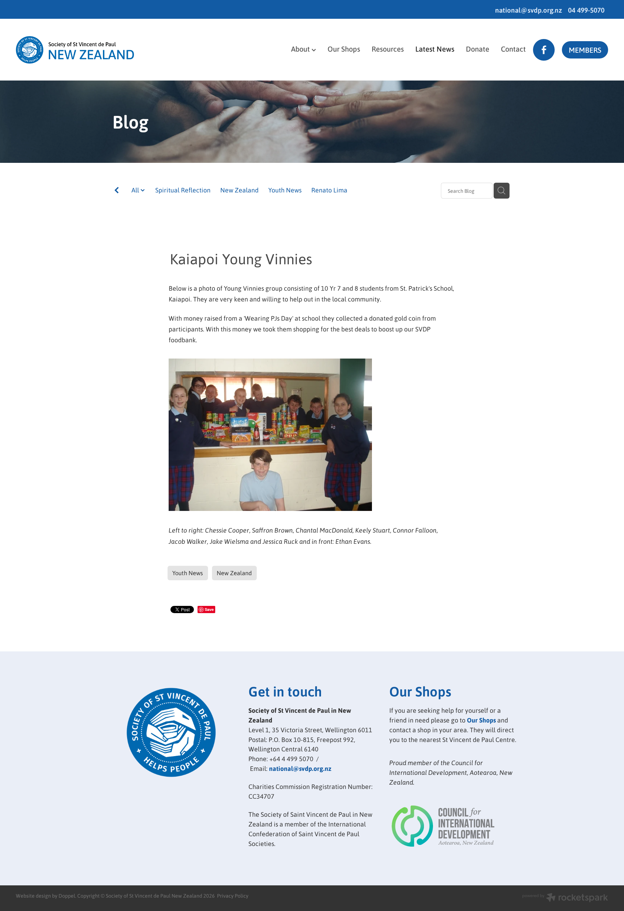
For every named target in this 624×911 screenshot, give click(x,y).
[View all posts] (116, 191)
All (135, 190)
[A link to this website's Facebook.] (543, 49)
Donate (477, 48)
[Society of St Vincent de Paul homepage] (75, 50)
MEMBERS (585, 50)
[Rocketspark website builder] (565, 898)
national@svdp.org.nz (528, 9)
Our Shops (344, 48)
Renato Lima (329, 190)
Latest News (434, 48)
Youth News (285, 190)
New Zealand (239, 190)
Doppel (66, 895)
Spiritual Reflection (183, 190)
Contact (513, 48)
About (301, 48)
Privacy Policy (232, 895)
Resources (388, 48)
